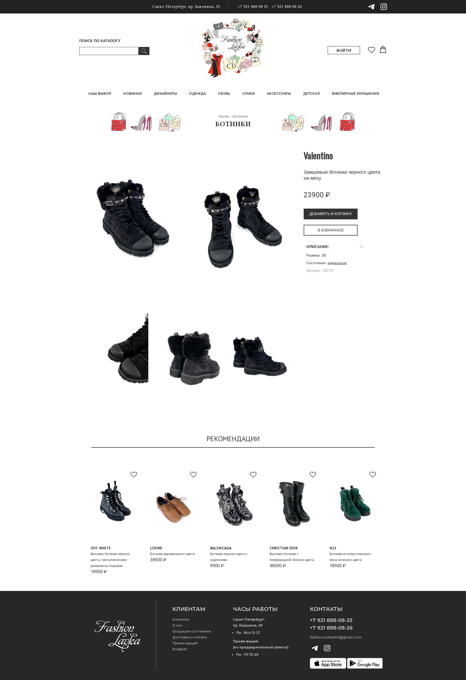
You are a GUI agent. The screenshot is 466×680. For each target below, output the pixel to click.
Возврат (179, 649)
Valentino (318, 155)
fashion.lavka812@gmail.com (335, 637)
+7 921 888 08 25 (253, 7)
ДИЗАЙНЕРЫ (165, 93)
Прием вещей (185, 643)
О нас (177, 625)
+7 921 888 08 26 (286, 7)
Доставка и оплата (189, 637)
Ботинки (240, 116)
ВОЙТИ (344, 50)
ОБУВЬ (223, 116)
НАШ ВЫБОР (99, 93)
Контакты (180, 619)
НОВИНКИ (132, 93)
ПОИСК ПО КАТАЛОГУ (100, 41)
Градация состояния (191, 631)
